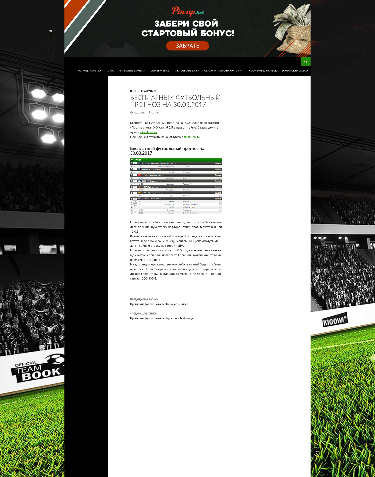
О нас (111, 71)
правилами (192, 136)
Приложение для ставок (262, 71)
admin (155, 113)
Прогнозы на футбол (89, 71)
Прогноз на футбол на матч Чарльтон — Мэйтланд (161, 316)
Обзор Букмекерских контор (221, 71)
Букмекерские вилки (186, 71)
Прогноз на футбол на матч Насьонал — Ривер (159, 302)
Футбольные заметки (132, 71)
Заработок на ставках (295, 71)
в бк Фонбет (148, 132)
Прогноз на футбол (143, 91)
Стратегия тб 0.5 (160, 71)
